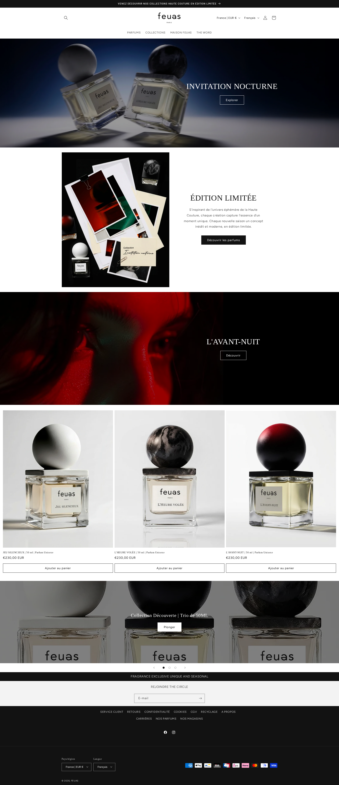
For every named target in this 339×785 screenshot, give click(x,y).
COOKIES (180, 712)
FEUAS (75, 780)
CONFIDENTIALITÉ (157, 712)
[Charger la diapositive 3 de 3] (175, 668)
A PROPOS (228, 712)
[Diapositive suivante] (185, 667)
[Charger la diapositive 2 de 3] (169, 668)
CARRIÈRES (144, 719)
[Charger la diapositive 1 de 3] (164, 668)
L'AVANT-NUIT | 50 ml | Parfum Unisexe (249, 552)
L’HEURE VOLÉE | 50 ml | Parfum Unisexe (140, 552)
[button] (66, 18)
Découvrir (233, 355)
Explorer (232, 100)
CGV (194, 712)
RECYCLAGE (209, 712)
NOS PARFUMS (166, 719)
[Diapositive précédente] (154, 667)
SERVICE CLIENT (111, 712)
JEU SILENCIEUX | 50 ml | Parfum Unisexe (28, 552)
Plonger (169, 627)
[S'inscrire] (200, 698)
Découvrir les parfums (223, 240)
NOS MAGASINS (191, 719)
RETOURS (133, 712)
